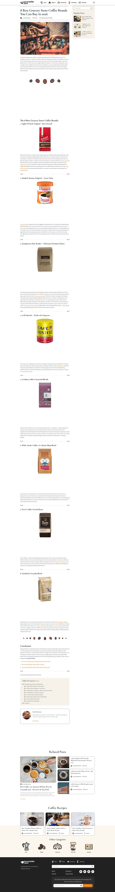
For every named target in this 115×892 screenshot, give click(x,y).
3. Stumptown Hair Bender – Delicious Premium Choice (39, 690)
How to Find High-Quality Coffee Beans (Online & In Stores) (36, 661)
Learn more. (65, 6)
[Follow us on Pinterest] (88, 871)
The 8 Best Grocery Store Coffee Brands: (33, 684)
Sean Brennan (27, 18)
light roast (40, 625)
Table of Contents (30, 681)
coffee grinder (23, 164)
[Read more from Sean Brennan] (21, 18)
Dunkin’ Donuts (24, 224)
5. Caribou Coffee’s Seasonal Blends (34, 694)
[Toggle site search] (94, 2)
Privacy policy (69, 873)
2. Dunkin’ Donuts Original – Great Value (35, 688)
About (53, 871)
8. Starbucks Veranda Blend (32, 701)
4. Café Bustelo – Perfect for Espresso (35, 692)
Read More (36, 721)
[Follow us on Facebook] (80, 871)
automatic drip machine (32, 305)
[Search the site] (92, 866)
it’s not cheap (65, 305)
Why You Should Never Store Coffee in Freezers (33, 664)
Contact (54, 873)
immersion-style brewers (60, 561)
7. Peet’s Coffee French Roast (33, 699)
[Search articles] (91, 8)
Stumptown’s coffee (40, 296)
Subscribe (87, 885)
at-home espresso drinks (26, 371)
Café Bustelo (60, 365)
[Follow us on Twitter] (84, 871)
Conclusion (27, 703)
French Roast (64, 160)
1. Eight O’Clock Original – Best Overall (35, 686)
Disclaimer (68, 871)
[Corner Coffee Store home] (27, 862)
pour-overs (56, 625)
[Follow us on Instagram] (92, 871)
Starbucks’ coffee (62, 622)
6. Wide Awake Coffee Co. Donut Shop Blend (36, 696)
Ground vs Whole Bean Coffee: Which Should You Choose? (36, 667)
